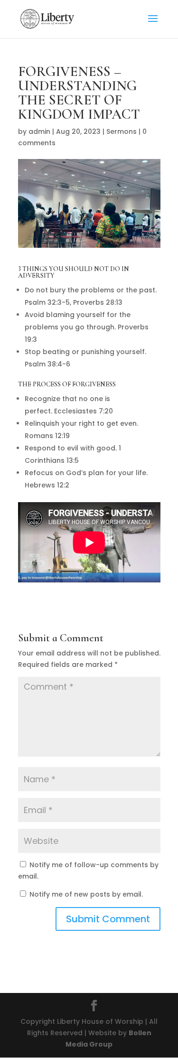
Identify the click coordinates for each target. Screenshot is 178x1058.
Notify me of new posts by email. (86, 894)
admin (39, 131)
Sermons (121, 131)
